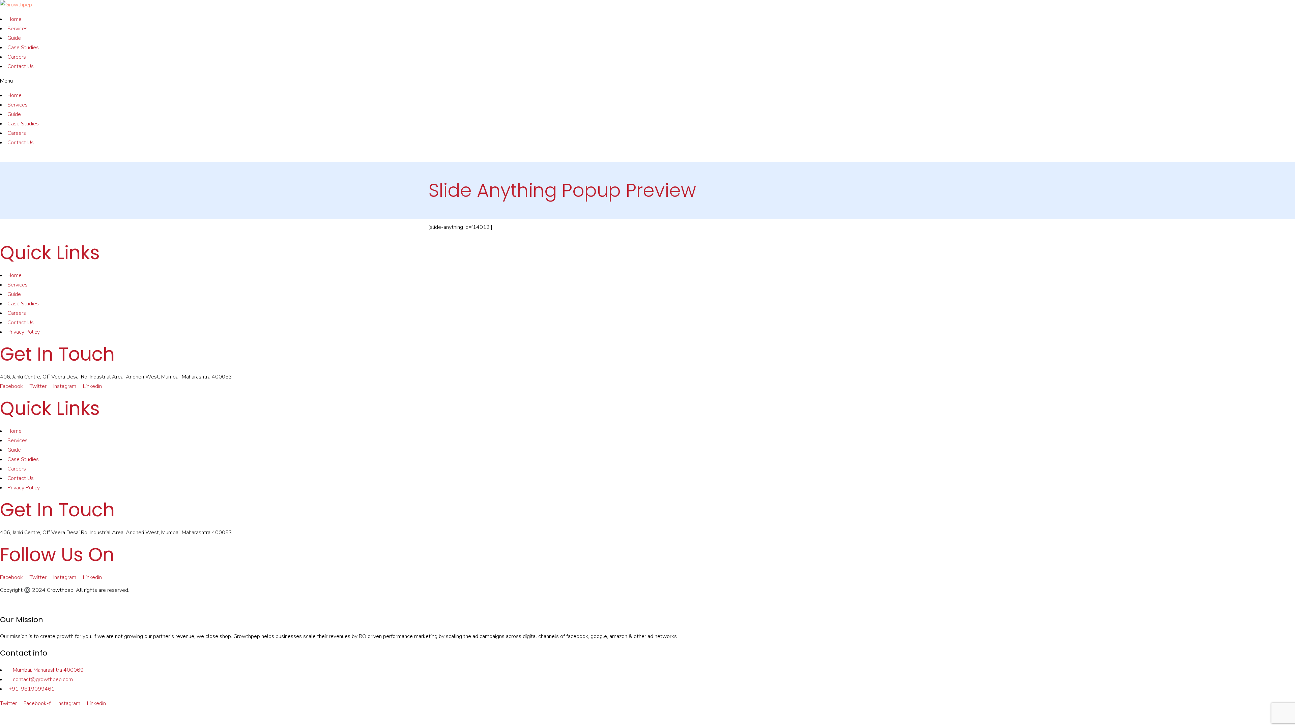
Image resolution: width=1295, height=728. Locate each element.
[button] (647, 81)
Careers (16, 57)
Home (14, 19)
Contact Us (20, 66)
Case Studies (23, 47)
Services (17, 28)
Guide (14, 38)
